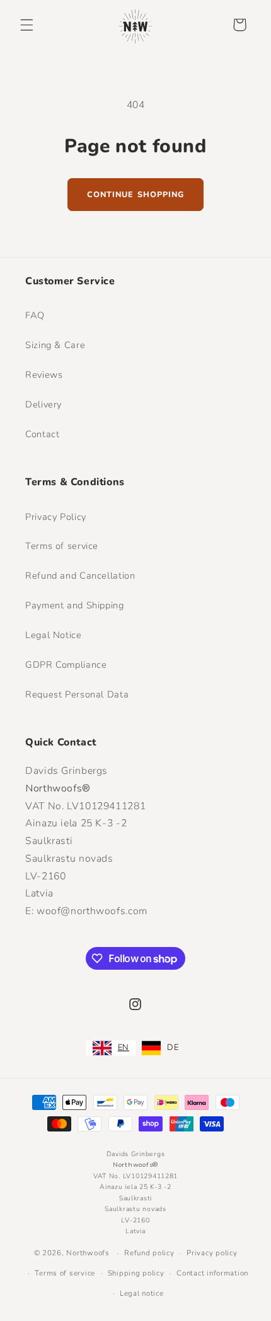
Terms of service (61, 546)
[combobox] (111, 1048)
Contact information (212, 1273)
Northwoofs (87, 1253)
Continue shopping (135, 194)
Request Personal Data (77, 694)
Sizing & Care (55, 345)
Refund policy (149, 1253)
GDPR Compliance (66, 664)
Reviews (43, 374)
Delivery (43, 404)
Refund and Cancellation (80, 575)
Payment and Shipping (74, 605)
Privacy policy (212, 1253)
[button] (26, 24)
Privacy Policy (55, 516)
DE (172, 1047)
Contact (42, 434)
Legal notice (142, 1293)
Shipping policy (136, 1273)
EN (123, 1047)
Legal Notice (53, 635)
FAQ (35, 315)
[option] (160, 1048)
